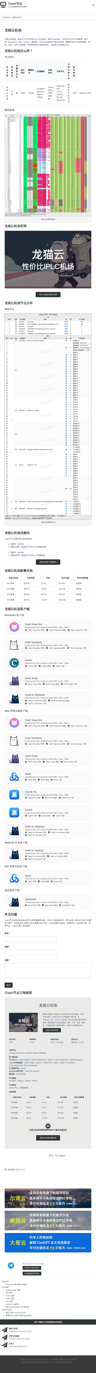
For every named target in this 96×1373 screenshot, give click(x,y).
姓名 (7, 933)
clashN (28, 660)
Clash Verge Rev (33, 624)
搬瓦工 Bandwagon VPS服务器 (17, 1307)
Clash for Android (34, 850)
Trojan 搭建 (10, 1296)
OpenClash (30, 899)
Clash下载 (16, 926)
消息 (7, 960)
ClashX (28, 809)
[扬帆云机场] (5, 1330)
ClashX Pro (31, 792)
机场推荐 (26, 926)
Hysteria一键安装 (12, 1304)
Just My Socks (20, 1313)
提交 (8, 985)
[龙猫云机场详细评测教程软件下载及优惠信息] (48, 1126)
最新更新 (55, 1359)
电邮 (7, 947)
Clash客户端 (81, 923)
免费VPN (70, 923)
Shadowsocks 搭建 (13, 1290)
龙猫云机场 (18, 920)
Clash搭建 (53, 923)
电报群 (24, 1284)
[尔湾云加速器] (5, 1337)
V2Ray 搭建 (10, 1299)
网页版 (18, 1284)
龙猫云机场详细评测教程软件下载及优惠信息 (48, 1130)
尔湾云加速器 (14, 1336)
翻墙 (38, 920)
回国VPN (22, 1315)
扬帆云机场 (13, 1329)
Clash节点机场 (72, 1359)
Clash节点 (15, 3)
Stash (28, 774)
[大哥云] (5, 1345)
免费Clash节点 (41, 923)
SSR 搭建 (9, 1293)
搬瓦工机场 (10, 1313)
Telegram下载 (11, 1284)
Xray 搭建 (9, 1301)
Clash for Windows (35, 694)
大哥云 (11, 1344)
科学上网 (30, 920)
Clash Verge (31, 678)
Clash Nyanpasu (33, 642)
